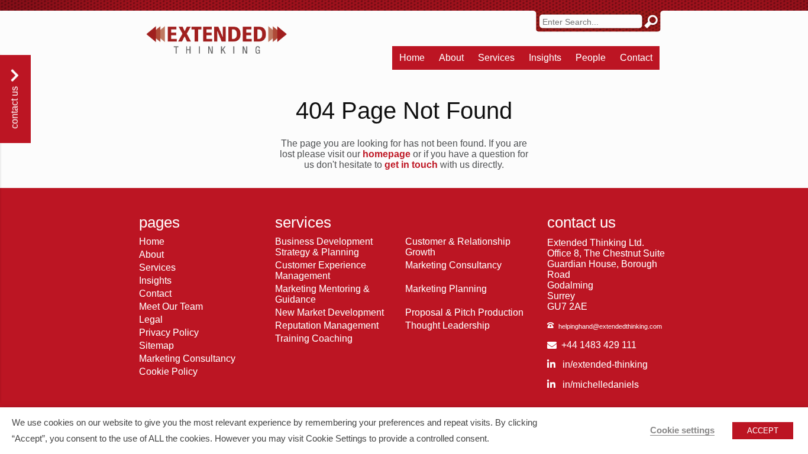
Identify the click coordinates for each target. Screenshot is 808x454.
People (591, 58)
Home (412, 58)
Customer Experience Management (320, 270)
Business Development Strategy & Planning (324, 246)
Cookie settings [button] (682, 430)
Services (496, 58)
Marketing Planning (446, 289)
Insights (545, 58)
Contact (636, 58)
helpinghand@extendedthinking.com (610, 326)
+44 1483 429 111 (598, 345)
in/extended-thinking (604, 364)
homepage (387, 154)
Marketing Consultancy (187, 359)
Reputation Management (327, 325)
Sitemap (156, 345)
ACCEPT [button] (762, 430)
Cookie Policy (168, 372)
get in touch (411, 165)
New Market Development (329, 312)
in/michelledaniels (599, 385)
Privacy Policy (169, 332)
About (451, 58)
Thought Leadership (447, 325)
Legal (151, 319)
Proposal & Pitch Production (464, 312)
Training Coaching (314, 338)
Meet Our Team (171, 306)
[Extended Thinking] (216, 40)
